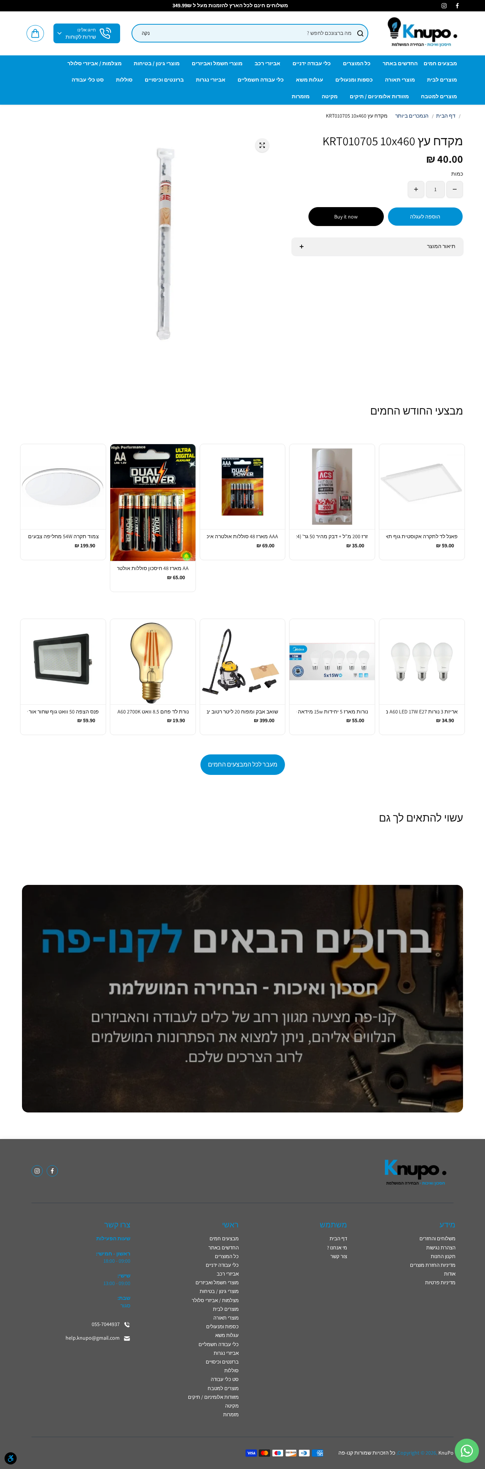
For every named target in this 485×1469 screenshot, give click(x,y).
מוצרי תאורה (226, 1318)
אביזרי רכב (228, 1274)
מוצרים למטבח (223, 1388)
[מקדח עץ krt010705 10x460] (262, 145)
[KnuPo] (421, 33)
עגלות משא (227, 1335)
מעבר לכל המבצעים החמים (242, 764)
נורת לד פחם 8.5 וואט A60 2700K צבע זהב (153, 711)
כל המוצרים (227, 1256)
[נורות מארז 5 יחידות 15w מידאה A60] (332, 661)
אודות (449, 1274)
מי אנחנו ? (337, 1247)
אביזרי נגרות (226, 1353)
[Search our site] (360, 33)
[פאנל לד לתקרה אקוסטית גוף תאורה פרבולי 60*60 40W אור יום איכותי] (422, 486)
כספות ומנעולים (222, 1326)
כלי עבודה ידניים (222, 1265)
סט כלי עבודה (225, 1379)
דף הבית (445, 115)
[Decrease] (454, 189)
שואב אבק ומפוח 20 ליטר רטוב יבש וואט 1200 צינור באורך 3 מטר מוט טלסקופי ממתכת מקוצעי (242, 711)
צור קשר (338, 1256)
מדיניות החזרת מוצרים (432, 1265)
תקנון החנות (443, 1256)
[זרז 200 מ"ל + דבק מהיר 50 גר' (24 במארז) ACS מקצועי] (332, 486)
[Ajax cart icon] (35, 33)
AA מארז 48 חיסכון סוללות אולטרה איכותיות (153, 568)
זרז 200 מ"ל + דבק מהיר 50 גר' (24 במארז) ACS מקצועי (332, 536)
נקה (146, 33)
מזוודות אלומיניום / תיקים (213, 1397)
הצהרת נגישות (440, 1247)
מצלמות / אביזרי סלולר (215, 1300)
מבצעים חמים (224, 1238)
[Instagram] (444, 5)
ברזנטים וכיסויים (222, 1362)
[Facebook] (457, 5)
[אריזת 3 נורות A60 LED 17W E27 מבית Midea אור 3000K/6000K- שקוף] (422, 661)
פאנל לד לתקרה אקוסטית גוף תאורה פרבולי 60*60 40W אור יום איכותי (422, 536)
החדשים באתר (223, 1247)
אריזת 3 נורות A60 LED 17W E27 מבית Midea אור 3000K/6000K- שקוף (422, 711)
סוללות (231, 1370)
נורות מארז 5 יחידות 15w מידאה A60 (332, 711)
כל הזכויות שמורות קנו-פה (366, 1452)
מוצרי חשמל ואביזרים (217, 1282)
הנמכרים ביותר (412, 115)
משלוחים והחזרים (437, 1238)
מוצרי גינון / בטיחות (219, 1291)
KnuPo (446, 1452)
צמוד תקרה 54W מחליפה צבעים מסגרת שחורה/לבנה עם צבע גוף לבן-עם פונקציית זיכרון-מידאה (63, 536)
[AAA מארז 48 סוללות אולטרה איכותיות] (242, 486)
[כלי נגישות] (11, 1458)
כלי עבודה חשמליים (219, 1344)
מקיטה (232, 1406)
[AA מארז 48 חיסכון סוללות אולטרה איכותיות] (153, 502)
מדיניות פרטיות (440, 1282)
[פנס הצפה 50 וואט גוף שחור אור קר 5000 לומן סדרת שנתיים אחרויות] (63, 661)
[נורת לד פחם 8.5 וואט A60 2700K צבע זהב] (153, 661)
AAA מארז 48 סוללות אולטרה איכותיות (242, 536)
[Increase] (416, 189)
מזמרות (231, 1414)
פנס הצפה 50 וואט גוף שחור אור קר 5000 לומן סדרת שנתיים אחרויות (63, 711)
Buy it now (346, 216)
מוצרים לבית (226, 1309)
